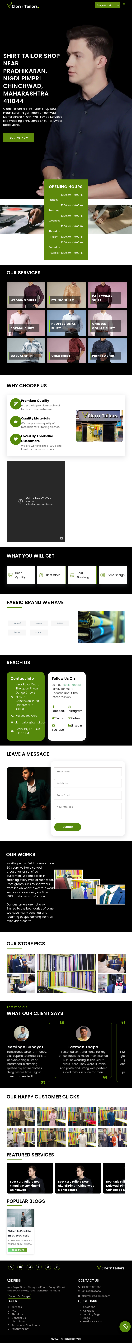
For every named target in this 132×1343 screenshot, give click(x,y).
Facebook (58, 711)
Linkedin (76, 725)
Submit (68, 827)
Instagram (75, 711)
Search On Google (19, 1296)
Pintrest (76, 718)
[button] (18, 137)
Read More (17, 1250)
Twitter (60, 718)
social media (72, 685)
